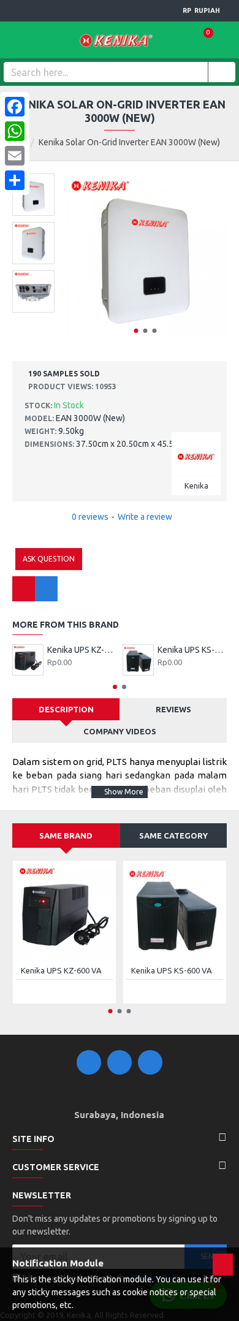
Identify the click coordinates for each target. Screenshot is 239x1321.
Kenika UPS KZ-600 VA (81, 650)
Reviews (173, 709)
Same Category (173, 835)
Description (66, 709)
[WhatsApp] (14, 131)
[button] (136, 331)
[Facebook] (14, 106)
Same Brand (66, 835)
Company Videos (119, 731)
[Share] (14, 180)
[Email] (14, 155)
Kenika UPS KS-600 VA (192, 650)
